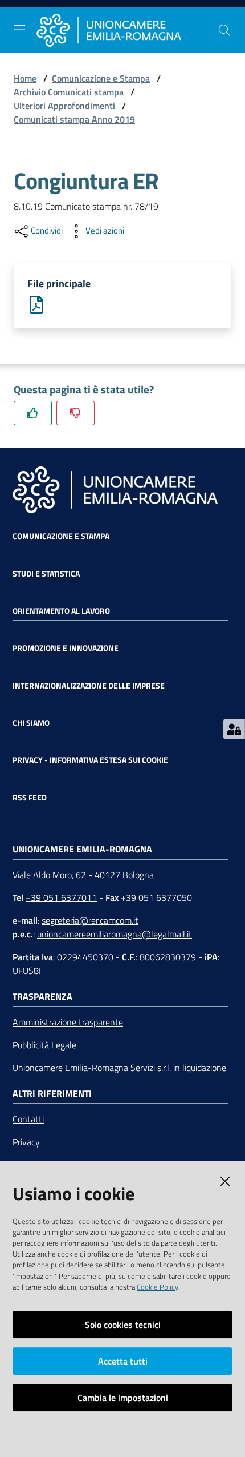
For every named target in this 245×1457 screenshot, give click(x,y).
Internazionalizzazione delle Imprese (89, 685)
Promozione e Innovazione (66, 648)
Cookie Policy (157, 1287)
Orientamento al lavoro (61, 610)
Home (25, 78)
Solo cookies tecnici (123, 1324)
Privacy (26, 1142)
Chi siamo (31, 722)
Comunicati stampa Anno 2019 (74, 119)
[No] (75, 413)
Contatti (28, 1119)
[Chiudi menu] (204, 23)
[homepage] (127, 30)
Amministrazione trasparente (68, 1022)
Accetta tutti (123, 1361)
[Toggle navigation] (19, 29)
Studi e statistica (46, 573)
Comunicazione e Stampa (101, 78)
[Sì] (33, 413)
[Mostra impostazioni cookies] (234, 729)
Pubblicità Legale (44, 1045)
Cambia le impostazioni (122, 1397)
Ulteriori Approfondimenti (64, 105)
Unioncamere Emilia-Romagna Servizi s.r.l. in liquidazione (119, 1067)
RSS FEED (30, 797)
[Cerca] (224, 30)
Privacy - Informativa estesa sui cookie (90, 759)
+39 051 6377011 (61, 897)
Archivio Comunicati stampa (69, 92)
